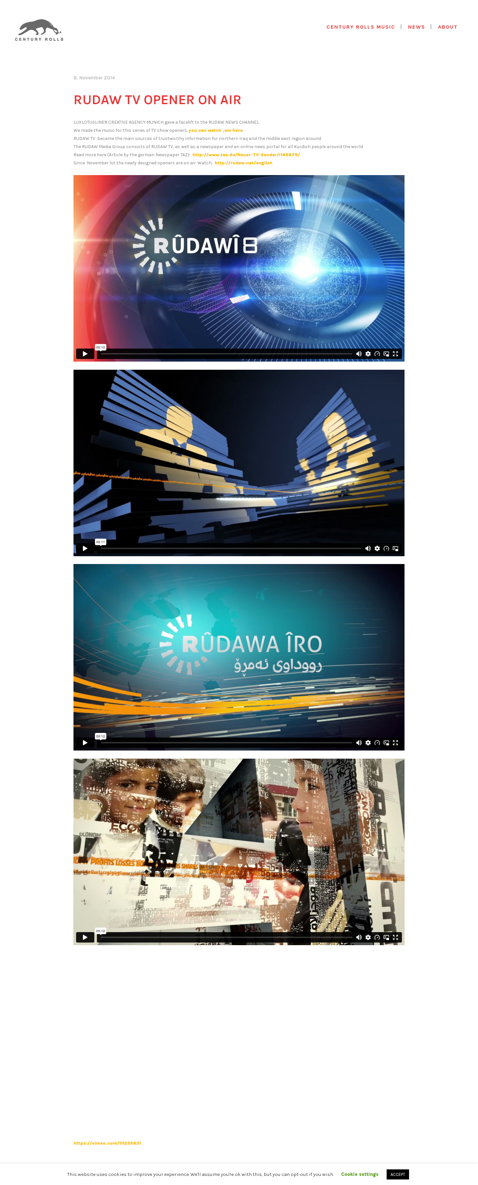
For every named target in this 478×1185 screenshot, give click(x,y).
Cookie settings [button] (359, 1174)
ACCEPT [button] (398, 1174)
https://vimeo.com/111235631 (107, 1143)
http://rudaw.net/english (243, 163)
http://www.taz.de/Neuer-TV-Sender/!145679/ (245, 155)
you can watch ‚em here (216, 130)
